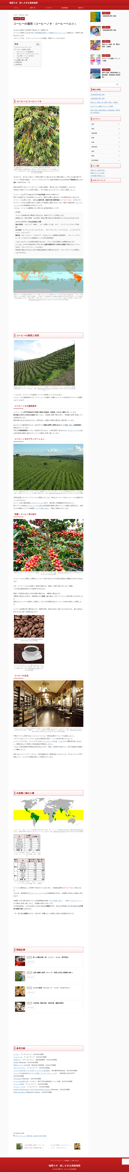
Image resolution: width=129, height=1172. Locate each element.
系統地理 (18, 1133)
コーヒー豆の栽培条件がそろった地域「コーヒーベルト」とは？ (35, 1073)
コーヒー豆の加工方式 (21, 1081)
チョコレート (48, 741)
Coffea (15, 1062)
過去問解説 (64, 8)
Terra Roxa (17, 1079)
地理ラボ (81, 8)
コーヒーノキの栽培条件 (26, 52)
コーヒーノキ (17, 1057)
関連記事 (19, 62)
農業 (22, 1133)
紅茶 (55, 741)
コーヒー (16, 1054)
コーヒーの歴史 (18, 1084)
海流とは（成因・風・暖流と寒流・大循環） (104, 102)
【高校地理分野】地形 (109, 16)
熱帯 (51, 33)
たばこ (61, 741)
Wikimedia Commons (37, 171)
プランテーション (60, 33)
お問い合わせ (75, 1160)
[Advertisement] (48, 82)
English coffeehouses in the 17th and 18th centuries (31, 1089)
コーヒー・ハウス (19, 1087)
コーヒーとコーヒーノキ (23, 47)
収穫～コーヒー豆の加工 (26, 56)
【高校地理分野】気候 (109, 30)
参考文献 (19, 64)
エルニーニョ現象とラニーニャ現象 (101, 106)
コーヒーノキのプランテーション (29, 54)
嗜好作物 (42, 33)
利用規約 (66, 1160)
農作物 (44, 1136)
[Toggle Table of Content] (36, 44)
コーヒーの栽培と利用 (23, 49)
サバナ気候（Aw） (66, 425)
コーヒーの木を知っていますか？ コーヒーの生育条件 (31, 1071)
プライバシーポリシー (56, 1160)
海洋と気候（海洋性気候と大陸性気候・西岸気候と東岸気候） (111, 75)
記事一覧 (32, 8)
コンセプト (48, 8)
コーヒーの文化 (24, 58)
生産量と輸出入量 (21, 60)
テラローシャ (72, 430)
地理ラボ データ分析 (97, 173)
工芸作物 (35, 1136)
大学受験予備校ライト (98, 176)
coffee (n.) (17, 1060)
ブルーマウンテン (19, 1068)
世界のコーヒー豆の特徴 (21, 1065)
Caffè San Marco (19, 1092)
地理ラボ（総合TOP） (98, 170)
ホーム (16, 8)
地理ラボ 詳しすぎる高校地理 (23, 3)
